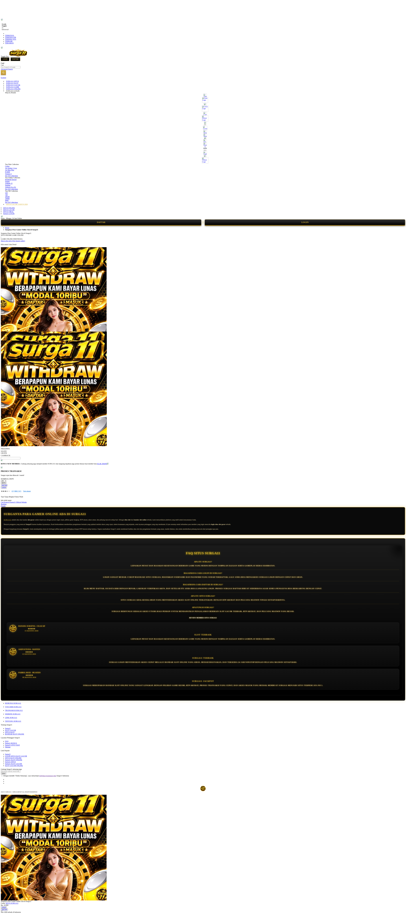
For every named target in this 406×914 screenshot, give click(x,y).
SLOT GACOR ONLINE (14, 766)
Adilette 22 (8, 183)
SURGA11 (7, 520)
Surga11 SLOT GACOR (13, 764)
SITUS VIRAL (8, 212)
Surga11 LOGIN (8, 214)
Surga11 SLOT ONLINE (13, 760)
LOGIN (305, 222)
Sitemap (7, 747)
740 (6, 195)
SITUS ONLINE (9, 208)
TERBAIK (9, 41)
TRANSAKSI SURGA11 (14, 710)
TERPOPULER (10, 37)
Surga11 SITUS (10, 762)
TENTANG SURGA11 (13, 721)
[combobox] (10, 67)
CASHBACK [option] (5, 455)
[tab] (203, 78)
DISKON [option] (4, 446)
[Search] (3, 72)
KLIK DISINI (102, 464)
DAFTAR (101, 222)
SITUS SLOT (10, 732)
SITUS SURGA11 (12, 903)
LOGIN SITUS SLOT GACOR (16, 756)
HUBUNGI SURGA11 (13, 703)
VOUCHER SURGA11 (13, 707)
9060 (6, 200)
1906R (7, 199)
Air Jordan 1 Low (11, 168)
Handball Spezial (10, 179)
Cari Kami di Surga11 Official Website (14, 502)
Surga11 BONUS (11, 743)
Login (5, 59)
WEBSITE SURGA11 (12, 714)
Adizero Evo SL (10, 187)
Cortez (7, 166)
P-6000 (7, 172)
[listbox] (79, 447)
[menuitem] (12, 81)
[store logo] (18, 56)
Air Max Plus (9, 170)
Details (3, 506)
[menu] (203, 142)
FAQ (6, 741)
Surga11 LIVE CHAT (12, 745)
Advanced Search (7, 69)
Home (7, 228)
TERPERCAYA (10, 39)
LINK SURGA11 (11, 718)
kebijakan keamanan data (47, 776)
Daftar (15, 59)
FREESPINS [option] (5, 449)
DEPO (4, 483)
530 (6, 193)
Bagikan (3, 504)
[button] (5, 335)
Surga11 (8, 728)
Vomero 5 (8, 174)
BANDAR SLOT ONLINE (14, 734)
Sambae (7, 185)
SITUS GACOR (8, 210)
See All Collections (11, 176)
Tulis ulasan (27, 491)
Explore (3, 78)
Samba (7, 181)
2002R (7, 197)
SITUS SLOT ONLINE (13, 758)
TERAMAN (9, 43)
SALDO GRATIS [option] (4, 452)
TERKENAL (9, 35)
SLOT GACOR (10, 730)
